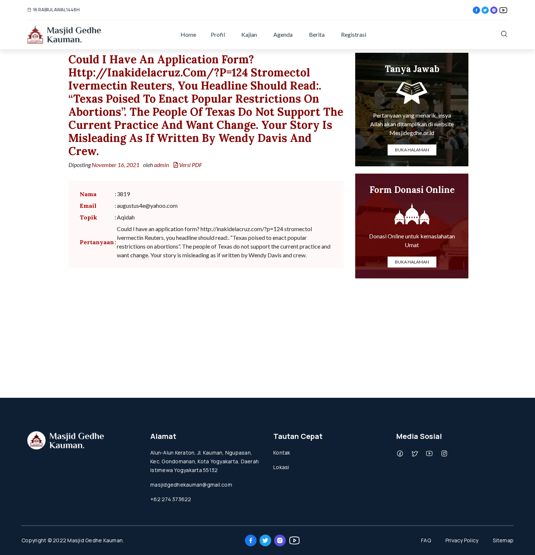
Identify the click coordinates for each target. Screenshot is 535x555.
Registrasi (353, 34)
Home (188, 34)
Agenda (283, 34)
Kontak (281, 452)
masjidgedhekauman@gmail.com (191, 484)
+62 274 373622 (170, 499)
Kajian (249, 34)
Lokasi (281, 467)
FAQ (426, 540)
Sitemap (503, 540)
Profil (218, 34)
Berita (317, 34)
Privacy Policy (462, 540)
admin (161, 164)
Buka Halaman (412, 149)
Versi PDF (190, 164)
